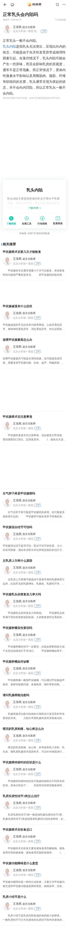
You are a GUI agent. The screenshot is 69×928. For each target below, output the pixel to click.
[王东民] (7, 29)
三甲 (44, 31)
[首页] (3, 4)
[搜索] (58, 4)
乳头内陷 (9, 46)
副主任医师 (24, 27)
